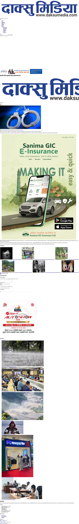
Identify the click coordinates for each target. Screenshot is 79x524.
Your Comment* (2, 282)
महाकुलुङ (4, 29)
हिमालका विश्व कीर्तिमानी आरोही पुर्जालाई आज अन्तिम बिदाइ (8, 434)
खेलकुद (2, 23)
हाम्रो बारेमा (5, 523)
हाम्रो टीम (3, 517)
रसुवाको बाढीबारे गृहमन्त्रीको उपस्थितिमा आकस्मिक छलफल (9, 391)
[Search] (0, 34)
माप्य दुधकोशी (4, 30)
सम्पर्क (3, 523)
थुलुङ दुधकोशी (5, 28)
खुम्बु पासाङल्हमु (5, 27)
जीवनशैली (3, 24)
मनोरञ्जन (3, 25)
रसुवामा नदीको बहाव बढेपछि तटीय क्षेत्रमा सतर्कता (7, 420)
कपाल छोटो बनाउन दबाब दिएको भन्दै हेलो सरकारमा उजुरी (8, 499)
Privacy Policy (3, 515)
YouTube (2, 520)
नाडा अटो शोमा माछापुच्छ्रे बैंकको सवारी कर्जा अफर (8, 477)
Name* (1, 283)
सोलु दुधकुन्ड (4, 32)
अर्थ (2, 21)
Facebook (5, 520)
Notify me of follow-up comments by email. (6, 286)
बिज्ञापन (1, 523)
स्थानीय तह (3, 26)
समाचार (2, 20)
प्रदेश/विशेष (3, 22)
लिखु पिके (4, 31)
